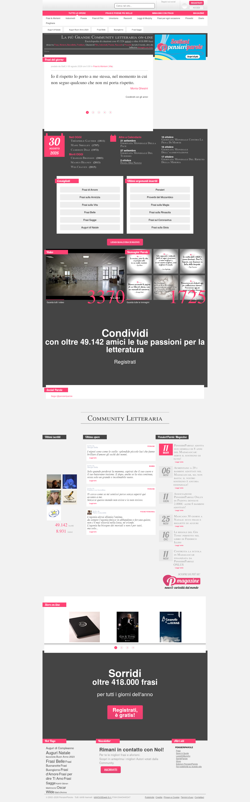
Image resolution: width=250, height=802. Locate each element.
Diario (201, 18)
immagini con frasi (145, 47)
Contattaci (199, 797)
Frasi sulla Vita (90, 204)
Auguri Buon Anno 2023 (78, 29)
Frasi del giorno (54, 60)
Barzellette (71, 44)
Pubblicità (149, 797)
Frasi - (66, 5)
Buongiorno (118, 29)
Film (97, 18)
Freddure (81, 44)
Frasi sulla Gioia (160, 227)
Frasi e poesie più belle (118, 13)
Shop (178, 761)
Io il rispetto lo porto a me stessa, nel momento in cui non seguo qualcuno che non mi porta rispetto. (99, 79)
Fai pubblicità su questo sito (189, 766)
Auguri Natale (58, 752)
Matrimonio (51, 787)
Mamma (152, 466)
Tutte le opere (77, 13)
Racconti (128, 18)
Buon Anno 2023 (65, 756)
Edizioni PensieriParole (187, 764)
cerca (145, 5)
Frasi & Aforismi (100, 66)
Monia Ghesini (139, 88)
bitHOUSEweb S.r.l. (103, 797)
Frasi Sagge (137, 29)
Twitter (168, 5)
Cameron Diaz (85, 149)
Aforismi (63, 44)
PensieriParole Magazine (172, 437)
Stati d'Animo (61, 792)
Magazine (198, 13)
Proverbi (189, 18)
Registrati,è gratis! (125, 712)
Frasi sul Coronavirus (160, 220)
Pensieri (160, 189)
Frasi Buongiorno (56, 767)
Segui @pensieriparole (61, 396)
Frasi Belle (101, 29)
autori (128, 41)
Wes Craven (83, 166)
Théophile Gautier (88, 140)
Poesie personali (147, 512)
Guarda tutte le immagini (138, 302)
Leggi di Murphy (144, 18)
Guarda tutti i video (55, 302)
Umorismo (113, 18)
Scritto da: (92, 447)
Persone (151, 446)
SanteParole (182, 758)
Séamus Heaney (85, 162)
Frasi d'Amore (57, 771)
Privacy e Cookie (171, 797)
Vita (110, 66)
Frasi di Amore (90, 189)
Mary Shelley (85, 145)
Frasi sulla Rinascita (160, 212)
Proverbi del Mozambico (160, 197)
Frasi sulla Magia (160, 204)
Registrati (196, 3)
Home (46, 51)
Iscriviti (110, 770)
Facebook (161, 5)
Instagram (175, 5)
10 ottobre (167, 137)
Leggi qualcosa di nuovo (125, 242)
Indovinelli (70, 18)
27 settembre (128, 150)
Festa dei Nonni (130, 162)
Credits (159, 797)
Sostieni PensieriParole (180, 47)
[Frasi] (47, 14)
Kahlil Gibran (62, 783)
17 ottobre (167, 156)
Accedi (196, 7)
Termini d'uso (187, 797)
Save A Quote (182, 753)
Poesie (83, 18)
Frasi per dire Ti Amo (59, 776)
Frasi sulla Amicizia (90, 197)
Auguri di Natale (54, 29)
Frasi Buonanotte (58, 764)
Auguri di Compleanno (60, 748)
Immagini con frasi (162, 13)
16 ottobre (167, 147)
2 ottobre (125, 160)
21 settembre (128, 140)
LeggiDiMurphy (183, 756)
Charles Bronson (87, 157)
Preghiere (50, 23)
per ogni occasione (168, 18)
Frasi (53, 18)
